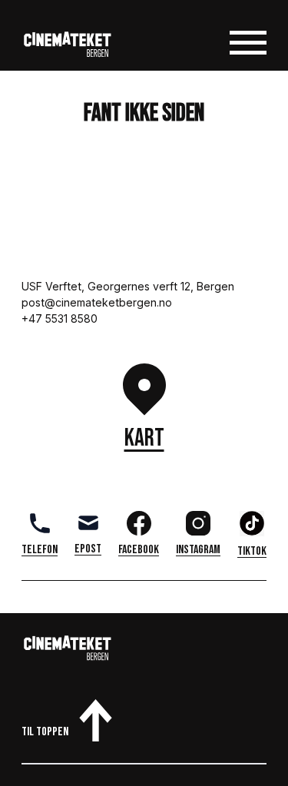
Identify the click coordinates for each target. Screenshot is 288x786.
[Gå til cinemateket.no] (68, 46)
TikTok (251, 551)
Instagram (198, 549)
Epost (87, 549)
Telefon (40, 549)
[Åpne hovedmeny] (248, 46)
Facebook (138, 549)
